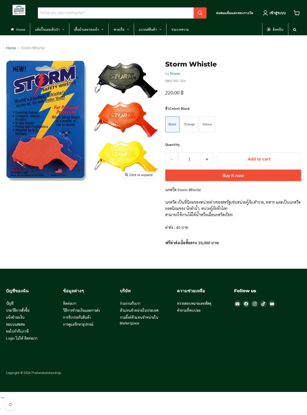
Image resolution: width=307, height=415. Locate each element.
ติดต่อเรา (69, 303)
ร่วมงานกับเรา (130, 303)
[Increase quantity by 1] (207, 159)
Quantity (172, 144)
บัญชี (9, 303)
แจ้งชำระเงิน (15, 317)
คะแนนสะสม (15, 324)
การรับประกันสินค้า (77, 317)
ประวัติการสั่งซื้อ (18, 310)
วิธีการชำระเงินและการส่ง (81, 310)
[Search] (200, 12)
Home (11, 47)
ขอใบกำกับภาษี (17, 331)
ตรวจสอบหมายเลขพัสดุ (194, 303)
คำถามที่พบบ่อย (189, 310)
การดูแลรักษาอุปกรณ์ (78, 324)
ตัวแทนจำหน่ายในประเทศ (139, 310)
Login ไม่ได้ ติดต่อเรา (21, 338)
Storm (175, 73)
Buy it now (233, 175)
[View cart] (296, 13)
